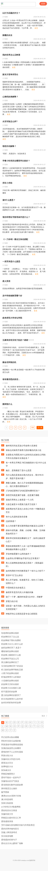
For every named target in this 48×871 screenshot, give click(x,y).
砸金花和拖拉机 (9, 362)
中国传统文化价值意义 (15, 588)
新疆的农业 (7, 35)
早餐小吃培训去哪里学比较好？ (16, 161)
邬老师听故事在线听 (10, 633)
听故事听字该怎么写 (10, 659)
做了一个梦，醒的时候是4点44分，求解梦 (24, 597)
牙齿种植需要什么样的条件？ (18, 554)
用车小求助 (7, 183)
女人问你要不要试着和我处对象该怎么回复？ (25, 526)
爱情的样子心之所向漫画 (12, 752)
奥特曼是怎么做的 (9, 788)
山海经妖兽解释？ (10, 97)
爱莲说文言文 (7, 763)
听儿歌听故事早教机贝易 (12, 670)
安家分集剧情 (7, 803)
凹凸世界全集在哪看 (10, 737)
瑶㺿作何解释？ (9, 146)
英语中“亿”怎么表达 (14, 575)
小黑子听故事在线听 (10, 673)
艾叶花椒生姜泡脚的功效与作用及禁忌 (18, 825)
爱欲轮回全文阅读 (9, 810)
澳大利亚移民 (7, 799)
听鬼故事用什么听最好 (11, 677)
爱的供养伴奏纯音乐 (10, 829)
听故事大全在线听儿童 (11, 688)
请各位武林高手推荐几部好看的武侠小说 (23, 450)
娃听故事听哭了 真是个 (11, 648)
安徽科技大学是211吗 (10, 759)
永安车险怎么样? (9, 121)
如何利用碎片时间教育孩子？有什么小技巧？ (25, 571)
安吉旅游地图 (7, 836)
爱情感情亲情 (7, 821)
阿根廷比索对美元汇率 (11, 818)
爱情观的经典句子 (9, 840)
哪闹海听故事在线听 (10, 651)
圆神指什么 (7, 404)
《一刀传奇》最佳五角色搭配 (15, 239)
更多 (43, 716)
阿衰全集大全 (7, 756)
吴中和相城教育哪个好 (12, 296)
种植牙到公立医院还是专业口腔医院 (21, 614)
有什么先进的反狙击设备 (16, 517)
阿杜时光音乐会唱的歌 (11, 741)
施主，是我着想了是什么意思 (18, 470)
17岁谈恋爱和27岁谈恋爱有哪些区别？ (23, 491)
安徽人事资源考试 (9, 832)
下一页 (40, 427)
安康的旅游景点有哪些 (11, 748)
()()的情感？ (11, 521)
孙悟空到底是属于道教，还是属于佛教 (22, 495)
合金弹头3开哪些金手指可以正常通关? (23, 558)
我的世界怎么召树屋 (11, 55)
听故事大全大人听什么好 (12, 644)
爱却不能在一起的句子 (11, 777)
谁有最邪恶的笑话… (11, 379)
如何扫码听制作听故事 (11, 703)
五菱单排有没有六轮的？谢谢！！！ (18, 340)
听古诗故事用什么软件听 (12, 699)
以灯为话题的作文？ (11, 13)
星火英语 (6, 281)
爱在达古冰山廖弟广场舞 (12, 843)
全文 (36, 28)
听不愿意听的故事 (9, 692)
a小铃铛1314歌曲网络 (11, 807)
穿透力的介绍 (12, 601)
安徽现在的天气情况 (10, 781)
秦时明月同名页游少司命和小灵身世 (21, 446)
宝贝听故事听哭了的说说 (12, 666)
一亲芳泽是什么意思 (11, 261)
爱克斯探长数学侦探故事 (12, 785)
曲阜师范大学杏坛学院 (12, 318)
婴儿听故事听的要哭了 (11, 695)
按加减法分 (6, 770)
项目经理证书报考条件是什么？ (16, 217)
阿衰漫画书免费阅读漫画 (12, 745)
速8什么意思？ (8, 200)
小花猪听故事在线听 (10, 681)
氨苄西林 (5, 792)
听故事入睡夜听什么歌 (11, 655)
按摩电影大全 (7, 766)
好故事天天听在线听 (10, 684)
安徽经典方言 (7, 814)
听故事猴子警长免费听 (11, 640)
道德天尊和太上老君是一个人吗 (19, 500)
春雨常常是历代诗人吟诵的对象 (19, 592)
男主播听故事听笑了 (10, 662)
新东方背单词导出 (10, 74)
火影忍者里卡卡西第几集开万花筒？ (21, 504)
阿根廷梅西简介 (8, 774)
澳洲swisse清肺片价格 (11, 796)
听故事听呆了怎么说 (10, 637)
